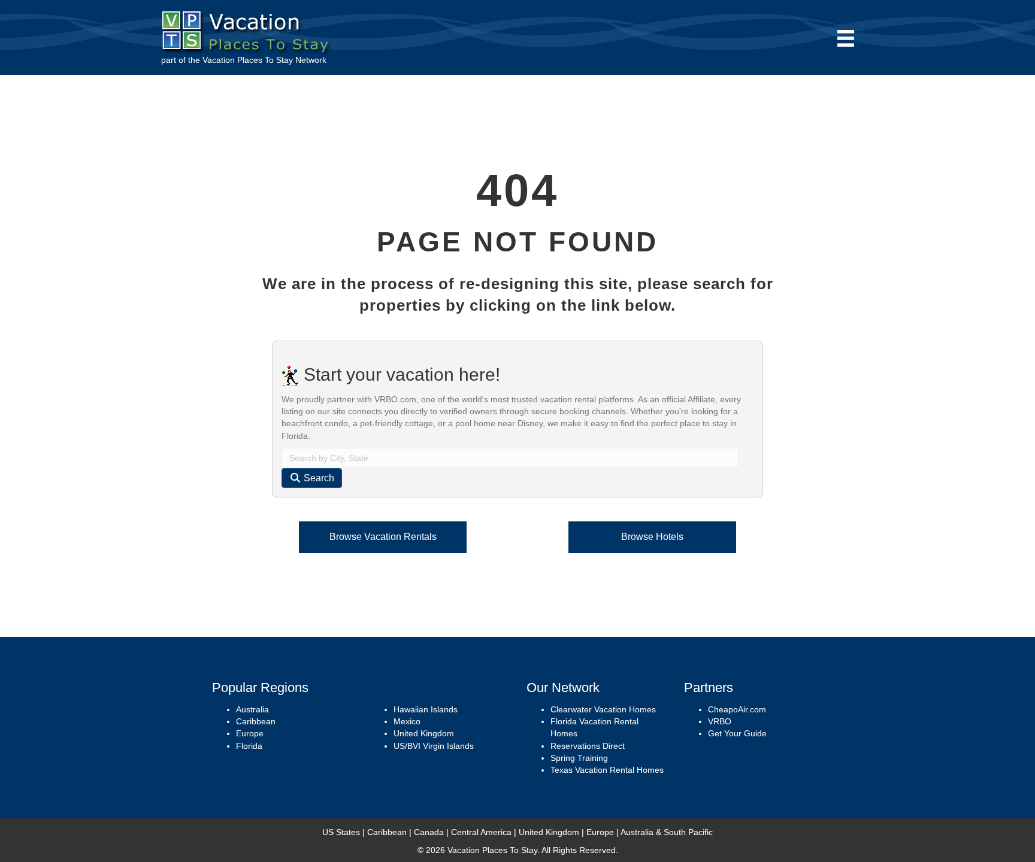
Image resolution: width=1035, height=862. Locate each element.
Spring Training (579, 758)
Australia (252, 709)
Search (317, 478)
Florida (249, 746)
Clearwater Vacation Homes (603, 709)
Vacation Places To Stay (247, 60)
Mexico (407, 721)
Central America (481, 832)
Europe (250, 733)
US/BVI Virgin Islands (434, 746)
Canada (429, 832)
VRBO (719, 721)
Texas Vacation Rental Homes (607, 770)
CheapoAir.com (737, 709)
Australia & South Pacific (667, 832)
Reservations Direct (587, 746)
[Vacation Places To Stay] (248, 29)
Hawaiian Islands (426, 709)
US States (341, 832)
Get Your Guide (737, 733)
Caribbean (256, 721)
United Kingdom (424, 733)
